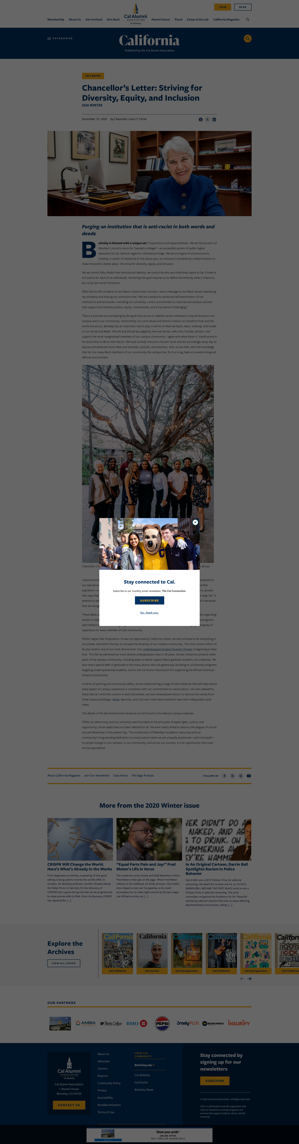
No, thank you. (149, 613)
